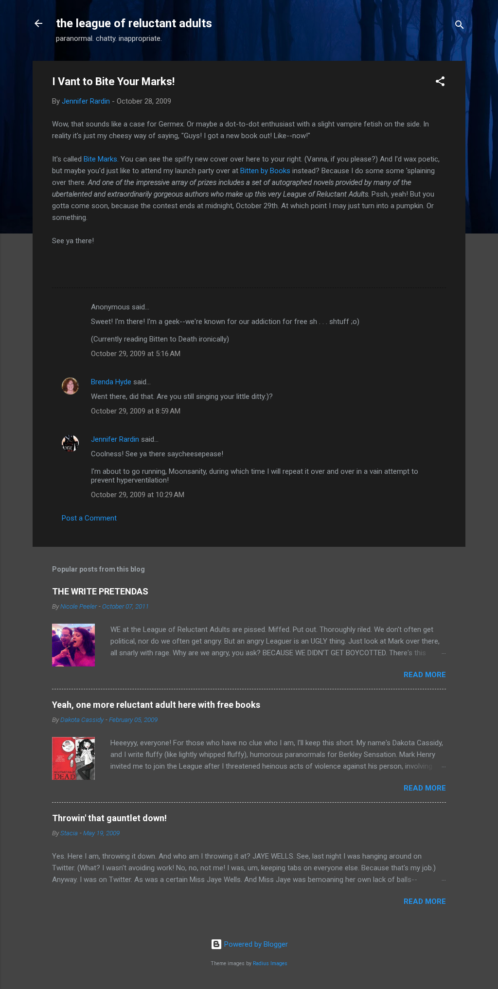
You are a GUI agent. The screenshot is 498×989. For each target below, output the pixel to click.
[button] (440, 82)
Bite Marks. (101, 159)
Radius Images (270, 963)
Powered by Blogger (255, 944)
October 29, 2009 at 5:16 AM (135, 353)
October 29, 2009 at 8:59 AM (135, 411)
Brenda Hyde (111, 382)
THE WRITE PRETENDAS (100, 591)
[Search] (459, 26)
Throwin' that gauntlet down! (109, 818)
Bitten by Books (265, 170)
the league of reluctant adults (134, 23)
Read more (425, 674)
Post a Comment (89, 518)
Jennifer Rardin (115, 439)
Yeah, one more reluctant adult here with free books (156, 705)
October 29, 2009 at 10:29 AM (137, 494)
